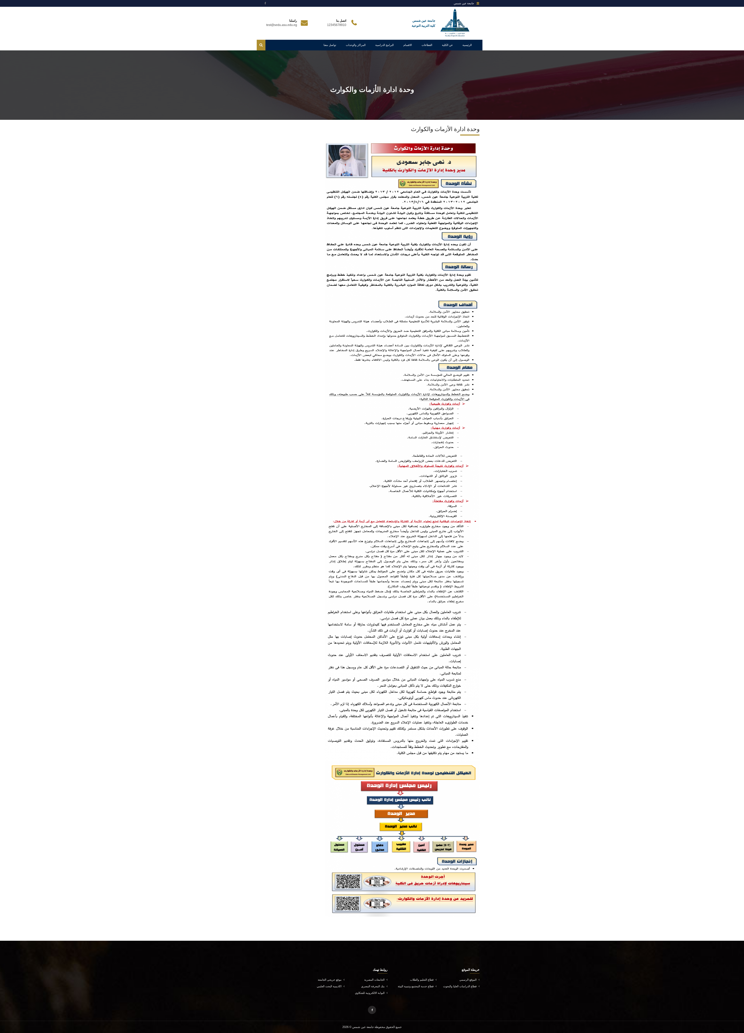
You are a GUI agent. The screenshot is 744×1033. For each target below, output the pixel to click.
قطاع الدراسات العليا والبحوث (460, 986)
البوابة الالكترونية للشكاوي (370, 992)
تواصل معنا (330, 45)
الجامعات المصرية (374, 979)
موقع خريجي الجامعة (330, 979)
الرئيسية (467, 45)
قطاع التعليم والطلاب (422, 979)
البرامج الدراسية (384, 45)
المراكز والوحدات (356, 45)
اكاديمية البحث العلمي (329, 986)
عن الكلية (447, 45)
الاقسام (407, 45)
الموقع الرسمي (468, 979)
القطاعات (427, 45)
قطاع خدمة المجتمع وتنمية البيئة (416, 986)
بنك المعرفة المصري (373, 986)
